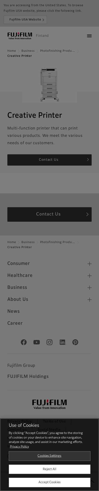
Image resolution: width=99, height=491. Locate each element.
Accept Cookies (49, 482)
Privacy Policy (19, 446)
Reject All (49, 469)
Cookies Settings (49, 455)
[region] (49, 454)
